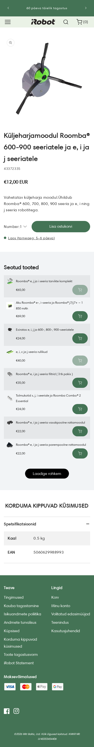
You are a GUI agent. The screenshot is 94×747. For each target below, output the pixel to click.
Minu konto (60, 605)
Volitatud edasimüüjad (70, 614)
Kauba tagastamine (21, 605)
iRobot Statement (19, 663)
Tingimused (14, 597)
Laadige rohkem (47, 473)
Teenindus (60, 622)
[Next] (85, 8)
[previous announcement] (8, 8)
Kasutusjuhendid (65, 631)
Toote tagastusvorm (21, 654)
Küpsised (12, 631)
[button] (8, 22)
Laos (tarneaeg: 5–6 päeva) (31, 238)
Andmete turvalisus (20, 622)
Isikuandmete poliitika (22, 614)
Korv (55, 597)
